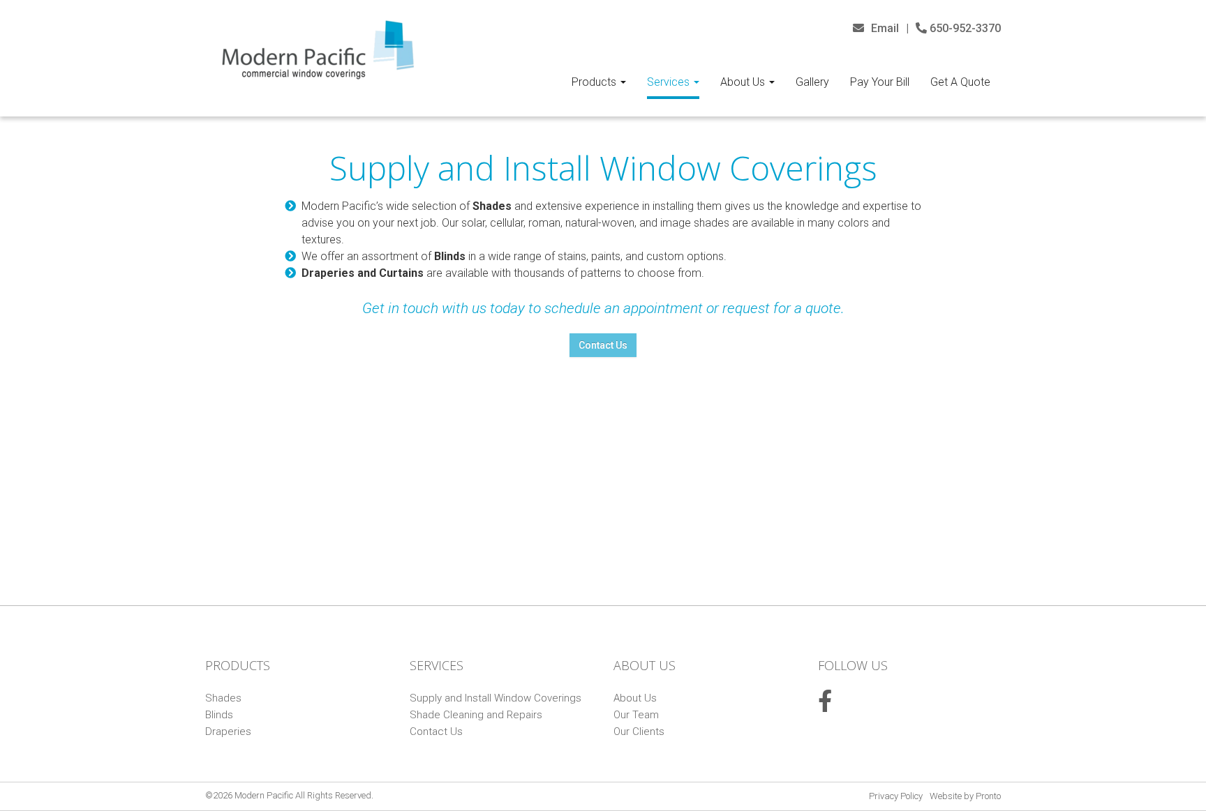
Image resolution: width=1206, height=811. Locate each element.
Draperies (228, 731)
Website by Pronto (965, 796)
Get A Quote (960, 82)
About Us (744, 82)
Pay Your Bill (879, 82)
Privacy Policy (896, 796)
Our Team (636, 714)
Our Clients (638, 731)
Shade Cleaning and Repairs (476, 714)
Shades (223, 698)
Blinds (219, 714)
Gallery (812, 82)
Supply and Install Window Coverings (495, 698)
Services (669, 82)
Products (595, 82)
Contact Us (603, 345)
